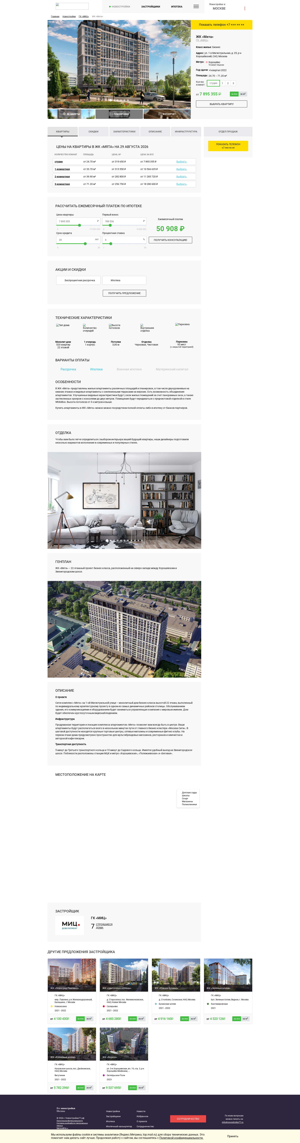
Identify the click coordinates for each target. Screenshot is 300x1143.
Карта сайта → (62, 1128)
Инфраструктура (186, 131)
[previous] (54, 64)
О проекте (142, 1121)
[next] (184, 64)
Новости (141, 1111)
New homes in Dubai (64, 1130)
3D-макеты (73, 114)
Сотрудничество (145, 1126)
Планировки (121, 114)
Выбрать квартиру (222, 104)
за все (234, 94)
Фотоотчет (169, 114)
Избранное (142, 1116)
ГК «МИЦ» (202, 40)
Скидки (93, 131)
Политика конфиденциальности (70, 1121)
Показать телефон (221, 24)
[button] (110, 100)
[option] (119, 64)
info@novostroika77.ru (232, 1122)
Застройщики (150, 6)
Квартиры (62, 131)
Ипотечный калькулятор (119, 1126)
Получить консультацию (170, 240)
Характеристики (124, 131)
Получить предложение (124, 293)
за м (242, 94)
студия (213, 83)
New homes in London (65, 1133)
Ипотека (176, 6)
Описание (155, 131)
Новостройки (121, 6)
